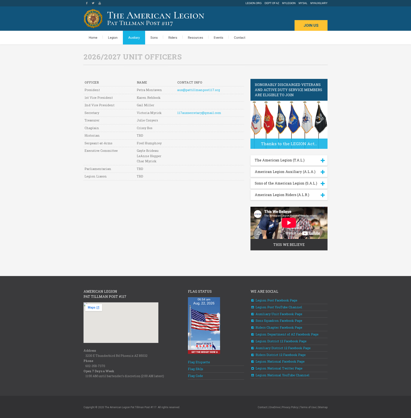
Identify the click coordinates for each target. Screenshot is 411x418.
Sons (154, 38)
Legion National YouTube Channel (282, 375)
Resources (195, 38)
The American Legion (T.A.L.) (279, 160)
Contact (239, 38)
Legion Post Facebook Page (276, 300)
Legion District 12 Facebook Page (281, 341)
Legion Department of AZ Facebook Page (287, 334)
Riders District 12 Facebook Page (280, 355)
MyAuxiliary (319, 3)
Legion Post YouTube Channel (278, 307)
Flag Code (195, 376)
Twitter (93, 3)
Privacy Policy (290, 407)
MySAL (303, 3)
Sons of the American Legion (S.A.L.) (286, 183)
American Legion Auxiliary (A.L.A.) (285, 171)
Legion (113, 38)
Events (218, 38)
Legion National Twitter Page (278, 368)
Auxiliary (134, 38)
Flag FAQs (195, 369)
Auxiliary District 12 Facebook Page (283, 348)
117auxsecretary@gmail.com (199, 113)
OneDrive (274, 407)
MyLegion (289, 3)
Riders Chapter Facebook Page (278, 327)
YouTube (99, 3)
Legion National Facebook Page (280, 361)
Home (93, 38)
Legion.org (254, 3)
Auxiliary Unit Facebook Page (278, 314)
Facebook (86, 3)
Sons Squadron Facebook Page (278, 321)
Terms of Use (308, 407)
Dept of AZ (272, 3)
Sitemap (323, 407)
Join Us (311, 25)
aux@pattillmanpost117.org (198, 90)
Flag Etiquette (199, 362)
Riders (172, 38)
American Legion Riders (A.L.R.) (282, 194)
